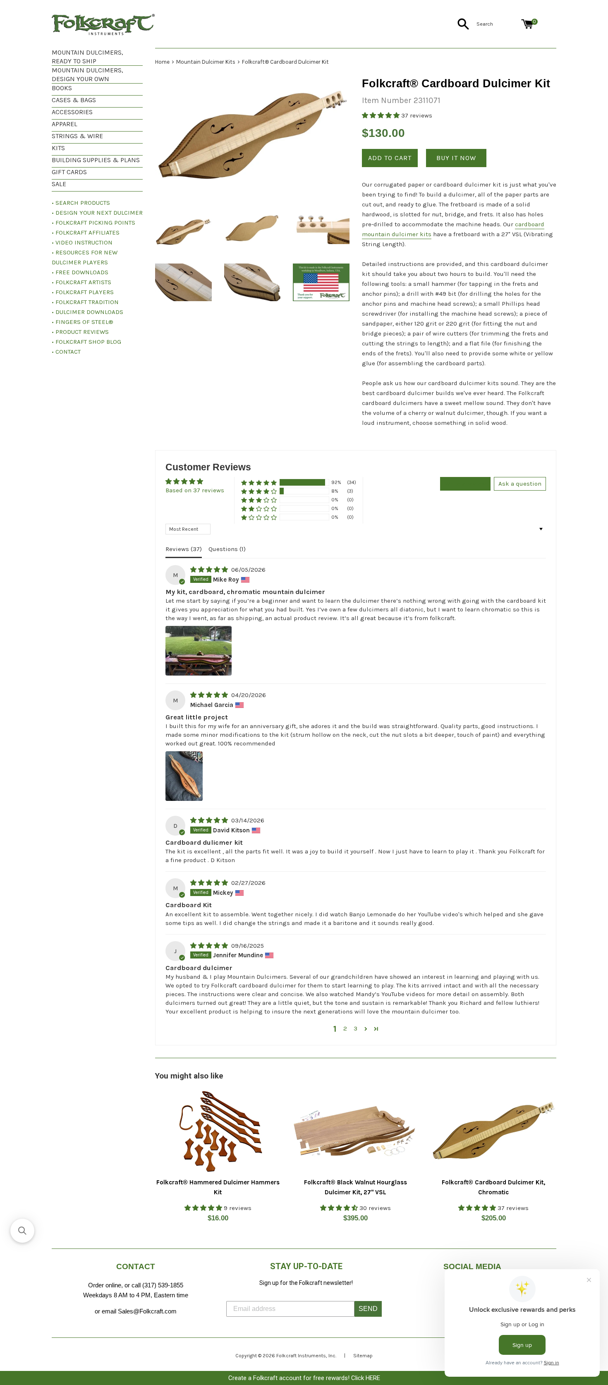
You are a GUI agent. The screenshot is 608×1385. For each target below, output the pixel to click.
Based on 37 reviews (194, 490)
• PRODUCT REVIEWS (80, 331)
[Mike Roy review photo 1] (198, 651)
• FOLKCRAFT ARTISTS (81, 282)
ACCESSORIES (72, 112)
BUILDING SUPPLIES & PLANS (96, 160)
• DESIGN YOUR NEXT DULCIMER (97, 212)
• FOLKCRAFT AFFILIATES (86, 232)
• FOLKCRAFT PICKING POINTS (93, 222)
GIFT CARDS (69, 172)
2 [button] (345, 1028)
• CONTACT (66, 351)
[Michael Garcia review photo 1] (184, 776)
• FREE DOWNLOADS (80, 272)
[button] (381, 115)
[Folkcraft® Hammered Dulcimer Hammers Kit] (217, 1131)
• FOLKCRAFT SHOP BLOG (86, 341)
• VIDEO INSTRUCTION (82, 242)
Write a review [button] (465, 483)
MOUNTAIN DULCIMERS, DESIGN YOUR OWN (87, 74)
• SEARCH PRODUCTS (81, 202)
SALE (59, 184)
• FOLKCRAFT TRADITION (85, 302)
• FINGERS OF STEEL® (82, 322)
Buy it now (456, 158)
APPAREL (64, 124)
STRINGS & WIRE (77, 136)
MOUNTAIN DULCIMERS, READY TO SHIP (87, 56)
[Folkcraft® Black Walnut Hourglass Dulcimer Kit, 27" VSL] (355, 1131)
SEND (368, 1308)
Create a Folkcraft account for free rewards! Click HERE (304, 1378)
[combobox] (497, 24)
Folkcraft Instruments (301, 1356)
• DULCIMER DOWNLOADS (87, 312)
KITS (58, 148)
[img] (210, 569)
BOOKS (62, 88)
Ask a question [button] (519, 483)
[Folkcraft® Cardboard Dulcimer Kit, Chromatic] (493, 1131)
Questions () (227, 549)
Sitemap (363, 1356)
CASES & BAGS (74, 100)
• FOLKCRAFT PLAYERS (83, 292)
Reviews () (183, 549)
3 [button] (355, 1028)
